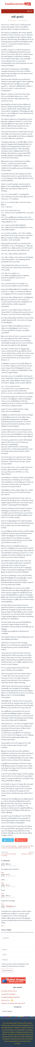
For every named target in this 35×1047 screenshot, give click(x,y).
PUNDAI (31, 846)
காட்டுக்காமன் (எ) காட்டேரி (9, 991)
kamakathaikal (25, 846)
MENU (31, 11)
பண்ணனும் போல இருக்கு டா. (27, 853)
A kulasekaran (9, 906)
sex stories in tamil (5, 848)
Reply (2, 872)
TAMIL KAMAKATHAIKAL (16, 848)
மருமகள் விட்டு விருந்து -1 (8, 994)
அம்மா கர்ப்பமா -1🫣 (7, 1000)
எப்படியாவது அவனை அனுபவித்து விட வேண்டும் (8, 853)
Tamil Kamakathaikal (11, 846)
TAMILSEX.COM (26, 848)
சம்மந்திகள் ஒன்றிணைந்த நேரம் (10, 997)
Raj (6, 874)
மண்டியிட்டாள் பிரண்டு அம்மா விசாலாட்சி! (13, 1003)
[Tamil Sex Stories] (17, 4)
